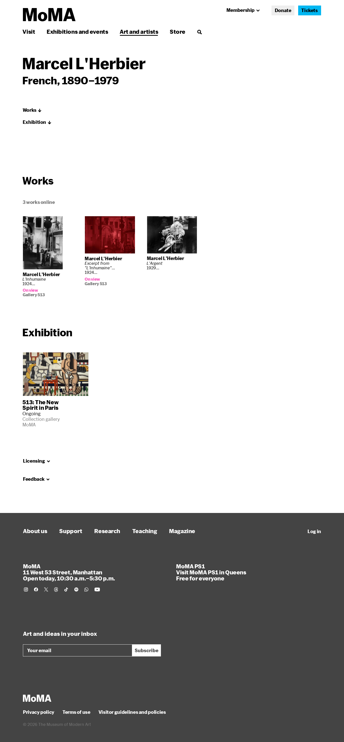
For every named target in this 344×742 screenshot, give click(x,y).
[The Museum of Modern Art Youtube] (97, 589)
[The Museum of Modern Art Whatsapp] (86, 589)
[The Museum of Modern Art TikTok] (66, 589)
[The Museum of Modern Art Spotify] (76, 589)
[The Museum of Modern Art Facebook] (36, 589)
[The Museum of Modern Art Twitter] (46, 589)
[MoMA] (37, 698)
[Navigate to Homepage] (49, 14)
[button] (32, 110)
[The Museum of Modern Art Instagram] (26, 589)
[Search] (199, 31)
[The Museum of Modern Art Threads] (56, 589)
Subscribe (146, 650)
